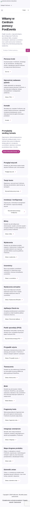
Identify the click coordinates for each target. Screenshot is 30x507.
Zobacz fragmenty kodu (11, 420)
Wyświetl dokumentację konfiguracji (14, 211)
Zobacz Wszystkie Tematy (10, 151)
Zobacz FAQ (8, 97)
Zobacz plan (8, 461)
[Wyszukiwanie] (28, 50)
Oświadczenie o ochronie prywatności (12, 500)
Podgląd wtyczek (9, 171)
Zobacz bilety (8, 234)
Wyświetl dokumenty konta (12, 191)
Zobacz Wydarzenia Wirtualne (13, 299)
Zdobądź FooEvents (5, 5)
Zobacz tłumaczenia (10, 377)
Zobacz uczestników (10, 278)
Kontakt (7, 120)
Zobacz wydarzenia (10, 257)
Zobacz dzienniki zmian (11, 480)
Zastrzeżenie (17, 502)
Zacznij (7, 71)
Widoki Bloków (9, 400)
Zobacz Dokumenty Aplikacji (12, 319)
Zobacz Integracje (9, 439)
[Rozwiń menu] (2, 10)
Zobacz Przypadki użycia (11, 358)
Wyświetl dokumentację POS (12, 338)
